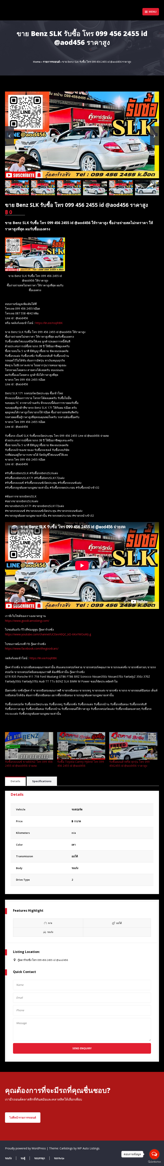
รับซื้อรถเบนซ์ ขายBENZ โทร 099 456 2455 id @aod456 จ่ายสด (29, 764)
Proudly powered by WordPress (26, 1148)
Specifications (41, 781)
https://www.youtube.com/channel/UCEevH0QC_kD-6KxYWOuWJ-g (48, 634)
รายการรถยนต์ (51, 61)
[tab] (15, 781)
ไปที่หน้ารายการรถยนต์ (22, 1117)
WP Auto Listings (88, 1148)
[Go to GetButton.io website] (154, 1162)
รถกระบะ (59, 1158)
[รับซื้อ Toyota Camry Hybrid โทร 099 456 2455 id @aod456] (81, 746)
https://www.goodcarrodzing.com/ (27, 621)
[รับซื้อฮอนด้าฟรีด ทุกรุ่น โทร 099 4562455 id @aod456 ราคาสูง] (133, 746)
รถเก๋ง (75, 868)
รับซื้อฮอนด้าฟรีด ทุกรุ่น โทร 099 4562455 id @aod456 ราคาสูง (129, 764)
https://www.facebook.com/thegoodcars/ (31, 648)
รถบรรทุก (39, 1158)
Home (37, 61)
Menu (153, 11)
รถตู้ (23, 1158)
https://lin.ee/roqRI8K (49, 323)
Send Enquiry (82, 1048)
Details (15, 781)
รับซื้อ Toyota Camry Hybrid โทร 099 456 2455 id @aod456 (80, 764)
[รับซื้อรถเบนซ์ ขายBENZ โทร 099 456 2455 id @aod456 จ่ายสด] (29, 746)
